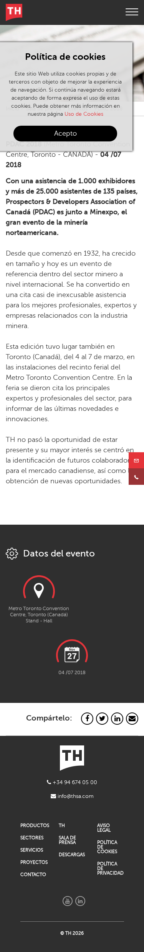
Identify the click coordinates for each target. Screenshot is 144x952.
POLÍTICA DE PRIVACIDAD (110, 868)
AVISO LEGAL (104, 827)
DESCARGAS (72, 854)
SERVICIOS (31, 850)
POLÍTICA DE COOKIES (107, 847)
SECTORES (31, 837)
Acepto (65, 133)
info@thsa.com (75, 796)
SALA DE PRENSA (67, 840)
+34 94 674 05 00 (74, 782)
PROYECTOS (33, 862)
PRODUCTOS (33, 825)
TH (62, 825)
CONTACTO (33, 874)
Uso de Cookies (84, 114)
